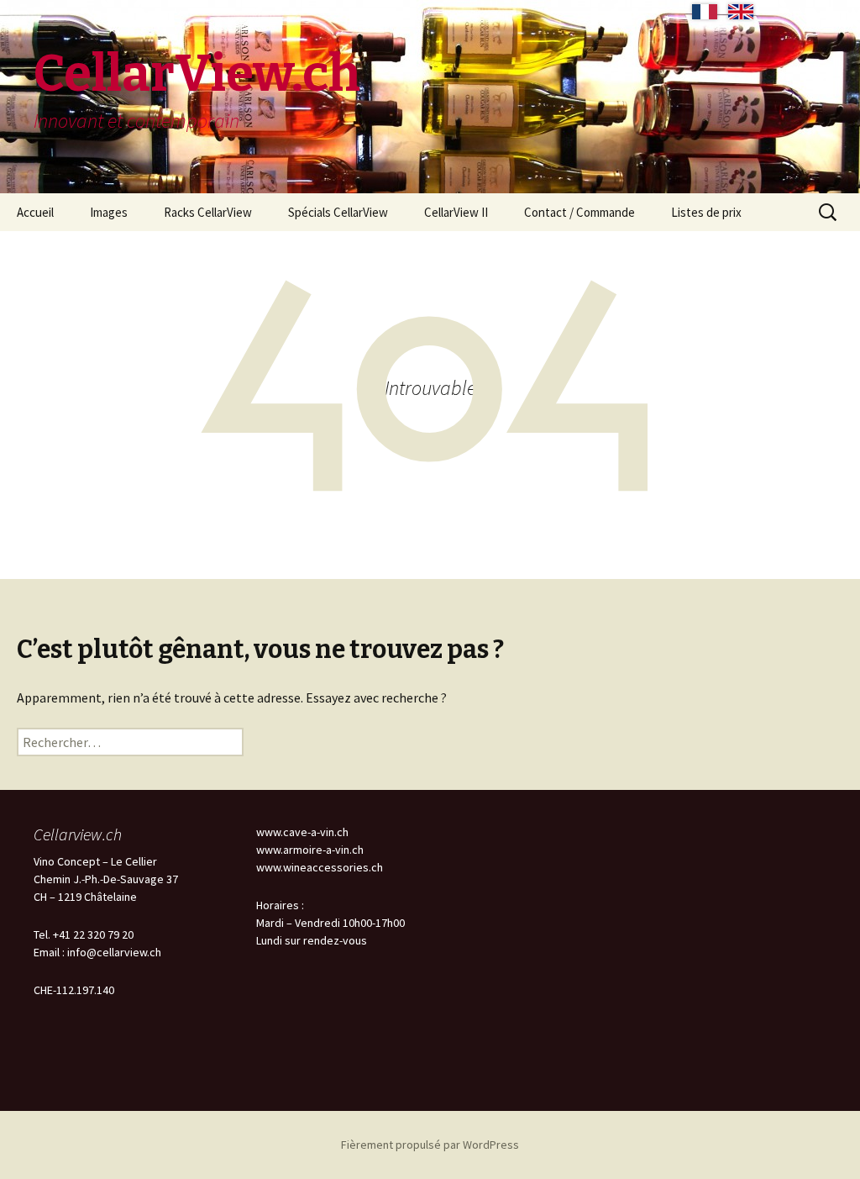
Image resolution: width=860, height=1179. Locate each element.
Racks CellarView (208, 212)
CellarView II (456, 212)
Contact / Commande (579, 212)
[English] (740, 11)
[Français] (704, 11)
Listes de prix (706, 212)
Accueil (35, 212)
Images (109, 212)
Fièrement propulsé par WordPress (430, 1144)
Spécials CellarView (338, 212)
